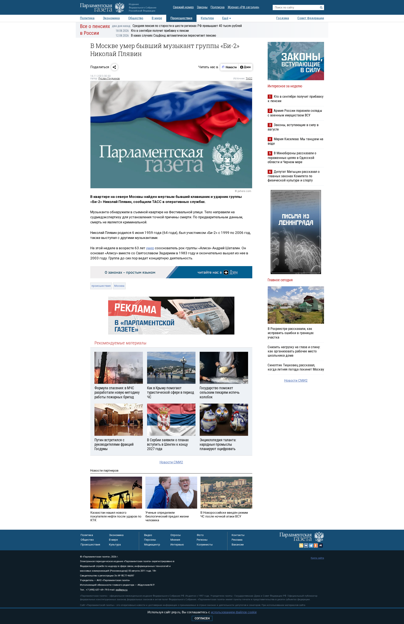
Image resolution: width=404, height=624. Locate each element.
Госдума (282, 18)
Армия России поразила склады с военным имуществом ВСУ (295, 112)
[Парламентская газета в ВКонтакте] (306, 545)
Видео (148, 535)
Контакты (238, 535)
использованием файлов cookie (234, 612)
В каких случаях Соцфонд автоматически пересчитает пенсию (166, 35)
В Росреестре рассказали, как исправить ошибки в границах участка (291, 333)
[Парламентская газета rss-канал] (301, 545)
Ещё (225, 18)
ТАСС (249, 78)
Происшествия (181, 18)
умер (150, 248)
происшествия (101, 285)
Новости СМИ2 (171, 462)
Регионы (202, 539)
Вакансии (238, 544)
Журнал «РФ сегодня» (243, 7)
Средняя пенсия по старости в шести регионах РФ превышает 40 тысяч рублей (177, 26)
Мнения (175, 539)
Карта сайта (317, 558)
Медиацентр (152, 544)
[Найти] (321, 7)
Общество (135, 18)
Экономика (111, 18)
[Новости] (229, 67)
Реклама (237, 539)
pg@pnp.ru (122, 589)
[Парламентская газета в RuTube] (321, 545)
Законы (202, 7)
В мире (157, 18)
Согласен (202, 618)
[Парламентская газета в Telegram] (311, 545)
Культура (207, 18)
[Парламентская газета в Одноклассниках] (316, 545)
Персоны (150, 539)
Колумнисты (205, 544)
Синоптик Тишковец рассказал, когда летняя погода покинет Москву (296, 367)
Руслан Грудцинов (109, 78)
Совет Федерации (310, 18)
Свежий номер (183, 7)
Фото (200, 535)
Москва (119, 285)
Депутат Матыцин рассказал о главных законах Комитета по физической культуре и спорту (294, 175)
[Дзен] (245, 67)
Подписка (218, 7)
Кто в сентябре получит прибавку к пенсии (152, 31)
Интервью (177, 544)
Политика (87, 18)
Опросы (175, 535)
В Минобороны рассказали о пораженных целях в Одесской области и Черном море (292, 157)
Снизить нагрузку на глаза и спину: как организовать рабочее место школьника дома (294, 351)
